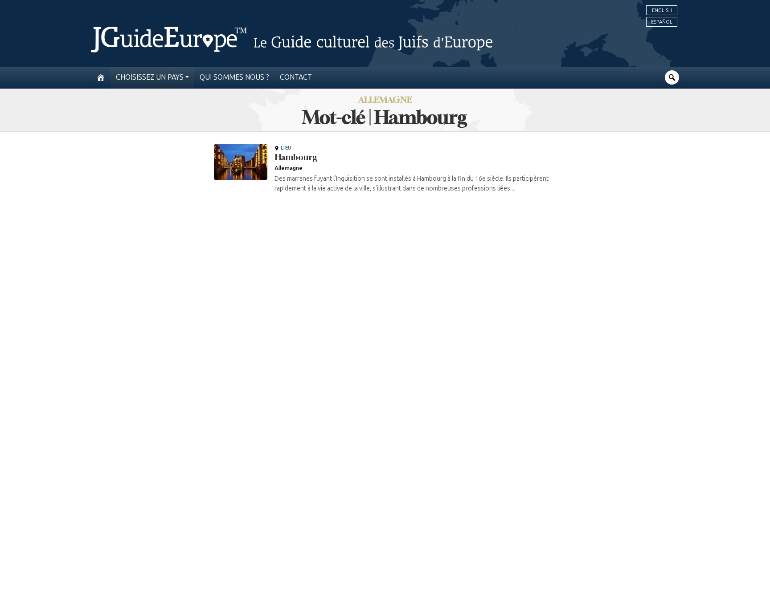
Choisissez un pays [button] (150, 77)
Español (661, 22)
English (662, 10)
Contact (296, 77)
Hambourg (295, 157)
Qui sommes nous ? (234, 77)
